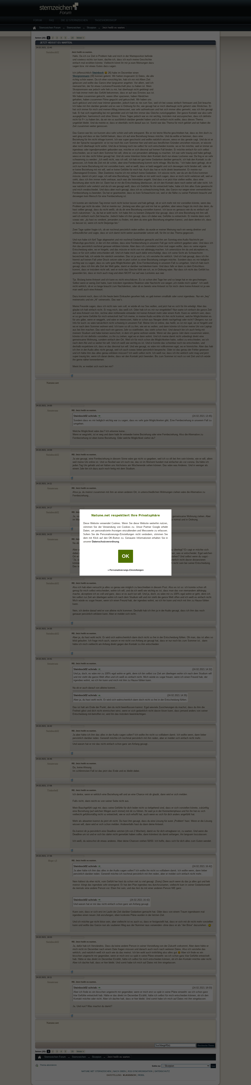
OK (125, 556)
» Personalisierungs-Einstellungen (126, 570)
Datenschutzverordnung (105, 541)
